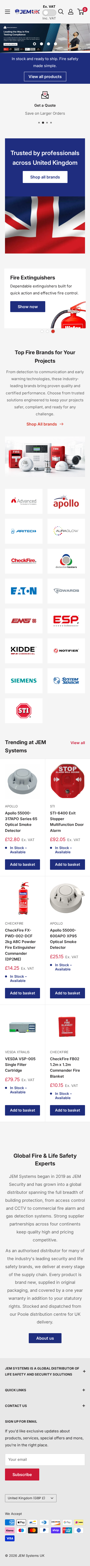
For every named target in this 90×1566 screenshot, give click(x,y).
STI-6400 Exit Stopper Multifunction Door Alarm (67, 822)
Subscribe (22, 1474)
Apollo (11, 806)
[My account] (70, 11)
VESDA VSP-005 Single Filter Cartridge (20, 1064)
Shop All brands (41, 424)
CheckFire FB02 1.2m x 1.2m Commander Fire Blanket (65, 1067)
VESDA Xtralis (17, 1052)
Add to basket (22, 864)
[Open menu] (7, 12)
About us (45, 1338)
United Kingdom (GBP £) (26, 1498)
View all (77, 742)
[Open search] (61, 11)
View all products (45, 76)
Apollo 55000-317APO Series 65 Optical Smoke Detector (21, 822)
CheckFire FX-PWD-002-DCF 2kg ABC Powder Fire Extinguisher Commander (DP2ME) (20, 944)
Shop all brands (45, 176)
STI (52, 806)
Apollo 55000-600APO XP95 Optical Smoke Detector (63, 939)
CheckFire (14, 923)
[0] (81, 12)
